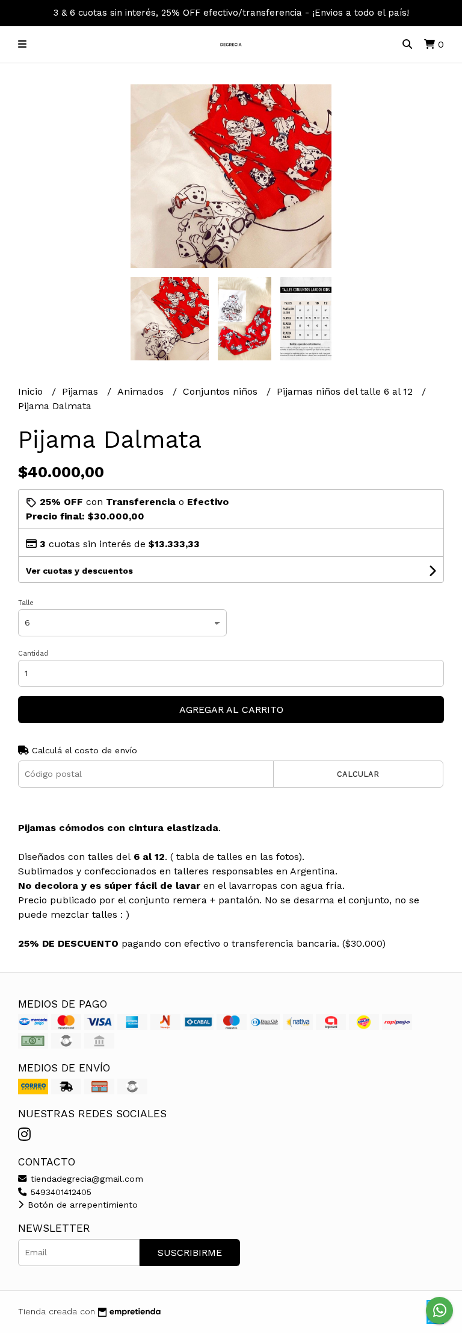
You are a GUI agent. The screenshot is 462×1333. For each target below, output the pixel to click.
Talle (26, 603)
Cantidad (33, 653)
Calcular (358, 774)
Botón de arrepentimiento (81, 1204)
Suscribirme (190, 1252)
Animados (142, 391)
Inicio (32, 391)
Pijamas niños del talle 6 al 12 (346, 391)
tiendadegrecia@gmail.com (85, 1179)
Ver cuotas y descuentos (79, 571)
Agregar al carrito (231, 709)
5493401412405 (59, 1192)
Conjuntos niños (221, 391)
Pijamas (81, 391)
